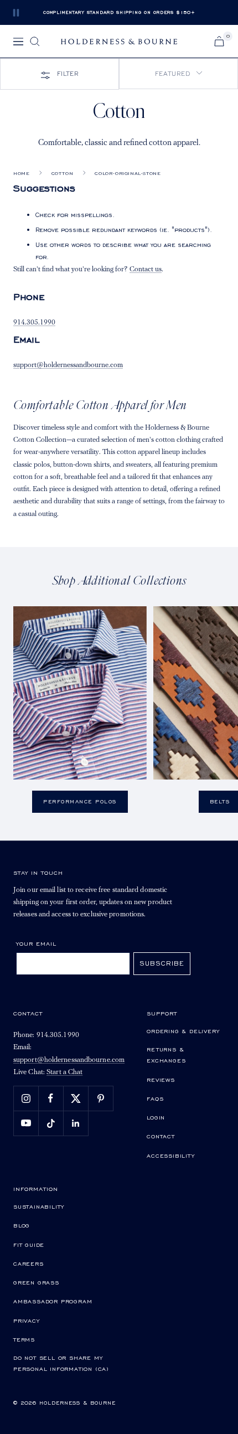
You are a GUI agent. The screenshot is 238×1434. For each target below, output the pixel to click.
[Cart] (219, 41)
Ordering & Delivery (183, 1031)
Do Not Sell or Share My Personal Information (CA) (61, 1363)
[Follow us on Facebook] (50, 1098)
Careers (28, 1263)
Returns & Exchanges (166, 1054)
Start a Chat (64, 1072)
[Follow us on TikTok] (50, 1123)
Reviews (161, 1080)
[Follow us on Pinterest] (100, 1098)
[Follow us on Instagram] (25, 1098)
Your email (36, 943)
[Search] (35, 42)
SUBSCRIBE (161, 963)
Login (156, 1117)
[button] (178, 74)
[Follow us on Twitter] (75, 1098)
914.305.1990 (34, 322)
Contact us (146, 269)
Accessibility (170, 1155)
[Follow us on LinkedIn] (75, 1123)
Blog (21, 1225)
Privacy (26, 1320)
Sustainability (38, 1206)
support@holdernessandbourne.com (68, 365)
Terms (24, 1339)
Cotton (62, 173)
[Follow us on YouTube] (25, 1123)
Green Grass (36, 1282)
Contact (161, 1136)
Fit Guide (28, 1245)
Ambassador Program (52, 1301)
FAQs (155, 1098)
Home (21, 173)
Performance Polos (80, 801)
